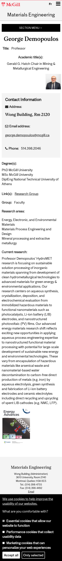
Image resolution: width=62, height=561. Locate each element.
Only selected (33, 555)
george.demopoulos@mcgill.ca (27, 135)
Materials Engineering (31, 14)
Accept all (11, 555)
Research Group (26, 194)
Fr (50, 4)
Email (31, 491)
